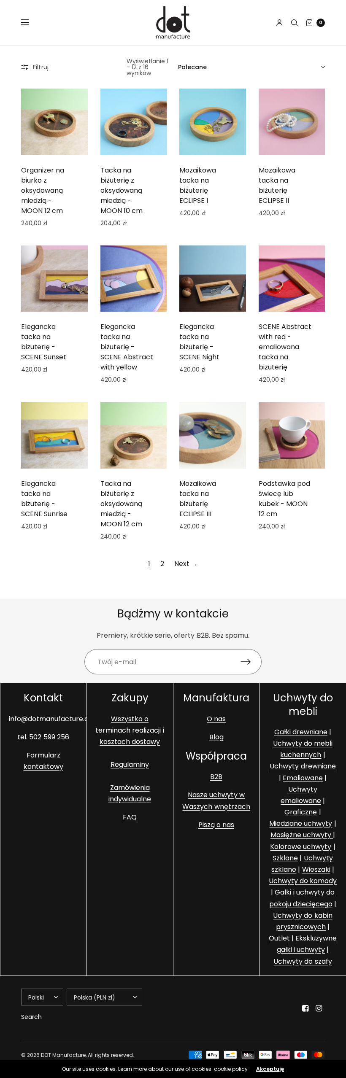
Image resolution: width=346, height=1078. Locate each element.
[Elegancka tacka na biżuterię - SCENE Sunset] (54, 278)
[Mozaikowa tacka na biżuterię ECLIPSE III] (212, 435)
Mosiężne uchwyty (301, 835)
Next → (186, 564)
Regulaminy (130, 765)
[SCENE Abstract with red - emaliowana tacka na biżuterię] (292, 278)
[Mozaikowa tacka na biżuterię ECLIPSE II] (292, 122)
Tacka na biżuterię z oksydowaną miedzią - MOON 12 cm (121, 504)
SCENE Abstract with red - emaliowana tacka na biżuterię (285, 347)
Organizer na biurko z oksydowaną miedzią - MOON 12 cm (42, 190)
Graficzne (300, 812)
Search (31, 1017)
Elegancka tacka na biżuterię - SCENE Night (199, 342)
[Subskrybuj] (251, 661)
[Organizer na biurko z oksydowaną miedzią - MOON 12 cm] (54, 122)
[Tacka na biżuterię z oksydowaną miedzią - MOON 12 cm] (133, 435)
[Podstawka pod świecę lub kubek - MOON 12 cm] (292, 435)
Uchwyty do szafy (302, 961)
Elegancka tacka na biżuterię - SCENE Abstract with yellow (126, 347)
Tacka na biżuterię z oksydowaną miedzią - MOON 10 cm (121, 190)
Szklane (285, 858)
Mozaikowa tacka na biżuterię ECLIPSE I (197, 185)
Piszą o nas (216, 825)
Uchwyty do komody (303, 881)
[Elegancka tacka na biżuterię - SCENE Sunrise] (54, 435)
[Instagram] (319, 1008)
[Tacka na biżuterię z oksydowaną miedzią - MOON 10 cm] (133, 122)
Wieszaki (316, 870)
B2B (216, 777)
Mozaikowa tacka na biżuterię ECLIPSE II (277, 185)
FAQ (130, 817)
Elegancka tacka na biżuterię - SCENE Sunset (43, 342)
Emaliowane (303, 778)
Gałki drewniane (300, 732)
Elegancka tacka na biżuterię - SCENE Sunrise (44, 499)
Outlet (279, 938)
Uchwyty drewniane (302, 766)
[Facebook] (305, 1008)
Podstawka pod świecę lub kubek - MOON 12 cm (284, 499)
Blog (216, 737)
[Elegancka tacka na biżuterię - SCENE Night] (212, 278)
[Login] (279, 22)
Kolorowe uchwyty (300, 847)
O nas (216, 719)
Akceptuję (270, 1069)
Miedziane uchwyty (300, 824)
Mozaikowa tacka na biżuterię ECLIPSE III (197, 499)
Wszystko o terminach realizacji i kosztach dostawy (129, 730)
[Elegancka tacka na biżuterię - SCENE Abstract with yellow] (133, 278)
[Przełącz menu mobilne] (30, 22)
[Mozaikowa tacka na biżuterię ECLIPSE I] (212, 122)
